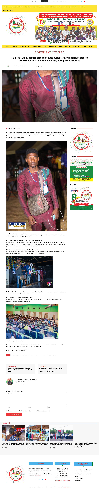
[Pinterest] (77, 66)
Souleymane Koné (52, 355)
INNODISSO (67, 487)
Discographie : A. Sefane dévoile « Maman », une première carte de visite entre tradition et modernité (13, 444)
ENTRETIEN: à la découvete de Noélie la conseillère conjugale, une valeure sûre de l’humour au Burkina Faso (50, 369)
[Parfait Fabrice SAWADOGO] (8, 66)
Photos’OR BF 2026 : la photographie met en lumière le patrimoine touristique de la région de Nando (61, 444)
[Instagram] (78, 1)
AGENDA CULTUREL (49, 52)
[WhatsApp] (80, 66)
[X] (81, 1)
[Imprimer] (84, 66)
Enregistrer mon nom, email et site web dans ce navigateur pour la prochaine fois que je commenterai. (29, 410)
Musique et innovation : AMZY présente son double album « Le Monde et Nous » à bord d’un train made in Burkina (37, 444)
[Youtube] (84, 1)
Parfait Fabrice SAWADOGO (19, 66)
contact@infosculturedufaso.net (62, 480)
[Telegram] (87, 66)
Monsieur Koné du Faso (41, 355)
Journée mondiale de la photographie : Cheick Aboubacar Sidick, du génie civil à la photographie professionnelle (86, 444)
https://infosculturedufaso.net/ (21, 381)
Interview (32, 355)
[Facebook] (75, 1)
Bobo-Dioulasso (14, 355)
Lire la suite (38, 475)
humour (27, 355)
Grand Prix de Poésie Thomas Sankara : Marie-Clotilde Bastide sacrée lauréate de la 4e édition (20, 369)
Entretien (22, 355)
